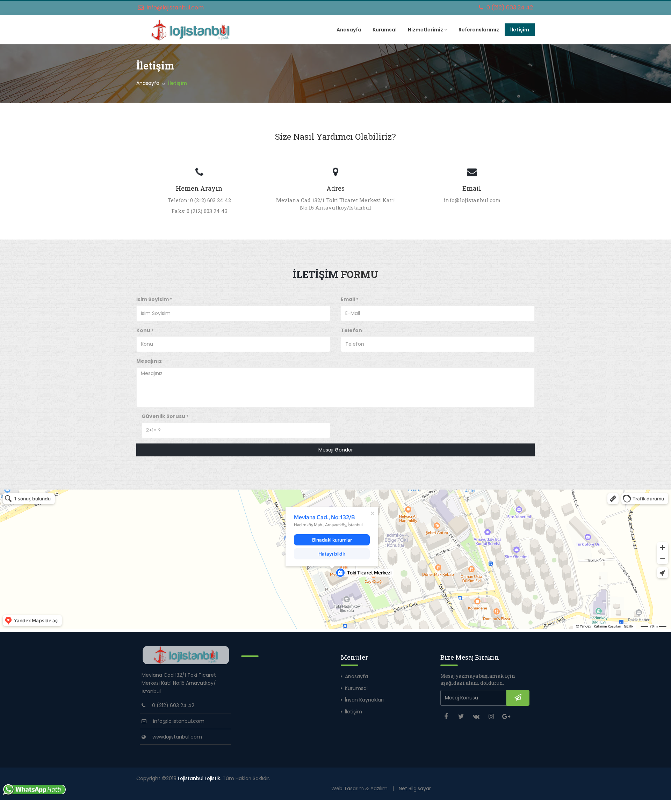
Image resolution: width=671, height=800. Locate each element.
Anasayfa (349, 29)
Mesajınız (149, 361)
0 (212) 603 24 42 (509, 7)
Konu (144, 330)
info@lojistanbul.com (174, 7)
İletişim (519, 29)
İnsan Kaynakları (364, 699)
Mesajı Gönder (335, 449)
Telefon (351, 330)
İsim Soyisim (154, 299)
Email (349, 299)
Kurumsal (385, 29)
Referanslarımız (479, 29)
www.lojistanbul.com (177, 736)
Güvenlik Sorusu (165, 416)
